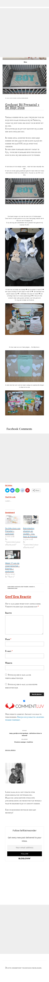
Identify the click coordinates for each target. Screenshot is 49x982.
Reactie (8, 613)
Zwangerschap (12, 588)
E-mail (9, 651)
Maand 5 (32, 586)
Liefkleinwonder (22, 98)
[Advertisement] (24, 32)
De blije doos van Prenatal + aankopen (12, 531)
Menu (25, 62)
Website (8, 663)
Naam (8, 639)
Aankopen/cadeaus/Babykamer (18, 586)
